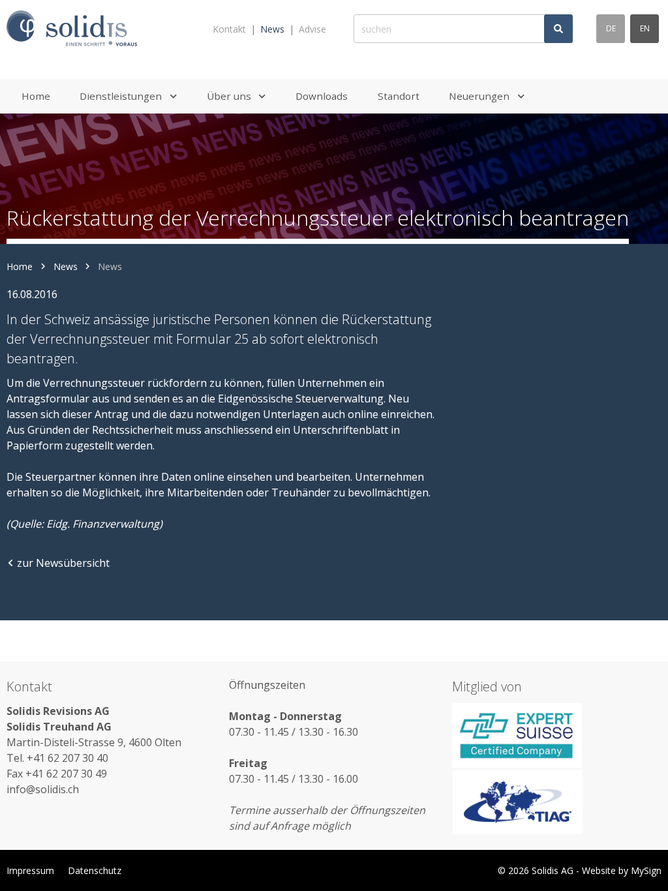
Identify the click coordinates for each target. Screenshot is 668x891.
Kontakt (229, 29)
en (645, 28)
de (611, 28)
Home (20, 266)
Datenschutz (94, 870)
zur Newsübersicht (63, 563)
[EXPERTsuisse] (556, 735)
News (272, 29)
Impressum (30, 870)
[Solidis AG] (72, 29)
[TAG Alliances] (556, 802)
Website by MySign (621, 870)
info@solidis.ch (43, 789)
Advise (312, 29)
